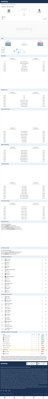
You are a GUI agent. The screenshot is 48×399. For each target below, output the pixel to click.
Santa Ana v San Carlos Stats (11, 4)
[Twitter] (4, 390)
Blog (33, 398)
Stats (5, 398)
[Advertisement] (24, 29)
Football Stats (3, 4)
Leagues (24, 398)
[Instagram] (7, 390)
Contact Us (45, 393)
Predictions (14, 398)
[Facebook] (2, 390)
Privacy (37, 393)
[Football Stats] (4, 1)
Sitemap (41, 393)
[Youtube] (9, 390)
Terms (34, 393)
